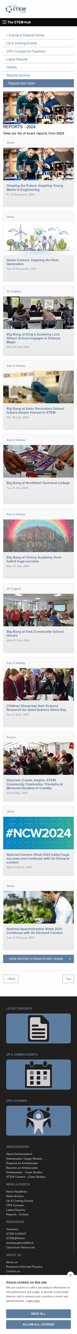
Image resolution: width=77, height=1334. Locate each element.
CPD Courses (15, 1205)
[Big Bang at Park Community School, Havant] (38, 655)
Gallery (11, 67)
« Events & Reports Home (25, 35)
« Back (10, 978)
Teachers (12, 1229)
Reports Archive (18, 75)
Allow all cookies (38, 1324)
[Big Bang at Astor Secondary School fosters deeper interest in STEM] (38, 432)
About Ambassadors (19, 1154)
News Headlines (16, 1191)
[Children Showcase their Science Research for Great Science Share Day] (38, 729)
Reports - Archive (17, 1214)
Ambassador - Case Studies (24, 1172)
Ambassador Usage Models (24, 1158)
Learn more (33, 1300)
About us (12, 1262)
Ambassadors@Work (20, 1242)
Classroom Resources (20, 1247)
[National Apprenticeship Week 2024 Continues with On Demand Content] (38, 952)
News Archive (15, 1196)
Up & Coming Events (21, 43)
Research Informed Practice (24, 1266)
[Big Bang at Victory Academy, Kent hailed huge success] (38, 580)
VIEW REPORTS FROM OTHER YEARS (36, 959)
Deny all (38, 1313)
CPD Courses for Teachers (25, 51)
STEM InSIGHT (16, 1233)
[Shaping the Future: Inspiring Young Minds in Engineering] (38, 209)
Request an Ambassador (22, 1163)
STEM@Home (15, 1238)
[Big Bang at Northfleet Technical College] (38, 506)
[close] (70, 1275)
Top (68, 978)
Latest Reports (17, 59)
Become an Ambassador (22, 1167)
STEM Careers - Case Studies (25, 1176)
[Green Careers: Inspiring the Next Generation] (38, 283)
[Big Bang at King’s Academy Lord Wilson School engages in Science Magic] (38, 357)
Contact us (13, 1271)
